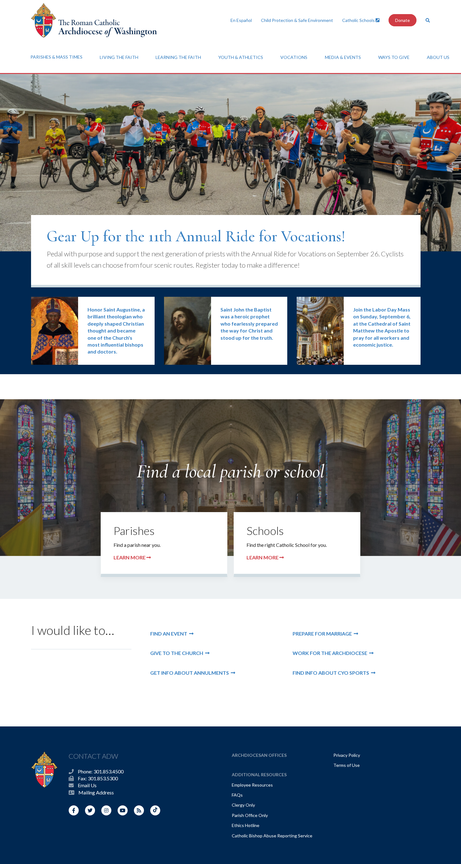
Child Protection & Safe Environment (297, 20)
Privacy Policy (346, 755)
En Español (241, 20)
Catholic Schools (359, 20)
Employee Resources (252, 785)
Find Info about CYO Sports (332, 673)
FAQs (237, 795)
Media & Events (343, 57)
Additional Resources (259, 774)
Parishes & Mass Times (56, 57)
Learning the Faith (178, 57)
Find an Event (169, 633)
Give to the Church (177, 653)
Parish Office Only (250, 815)
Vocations (293, 57)
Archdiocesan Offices (259, 755)
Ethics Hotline (245, 825)
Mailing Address (96, 792)
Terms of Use (346, 765)
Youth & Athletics (240, 57)
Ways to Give (394, 57)
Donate (402, 20)
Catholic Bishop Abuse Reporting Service (272, 835)
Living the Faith (119, 57)
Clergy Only (243, 805)
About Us (438, 57)
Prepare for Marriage (323, 633)
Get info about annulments (190, 673)
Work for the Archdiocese (331, 653)
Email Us (87, 785)
